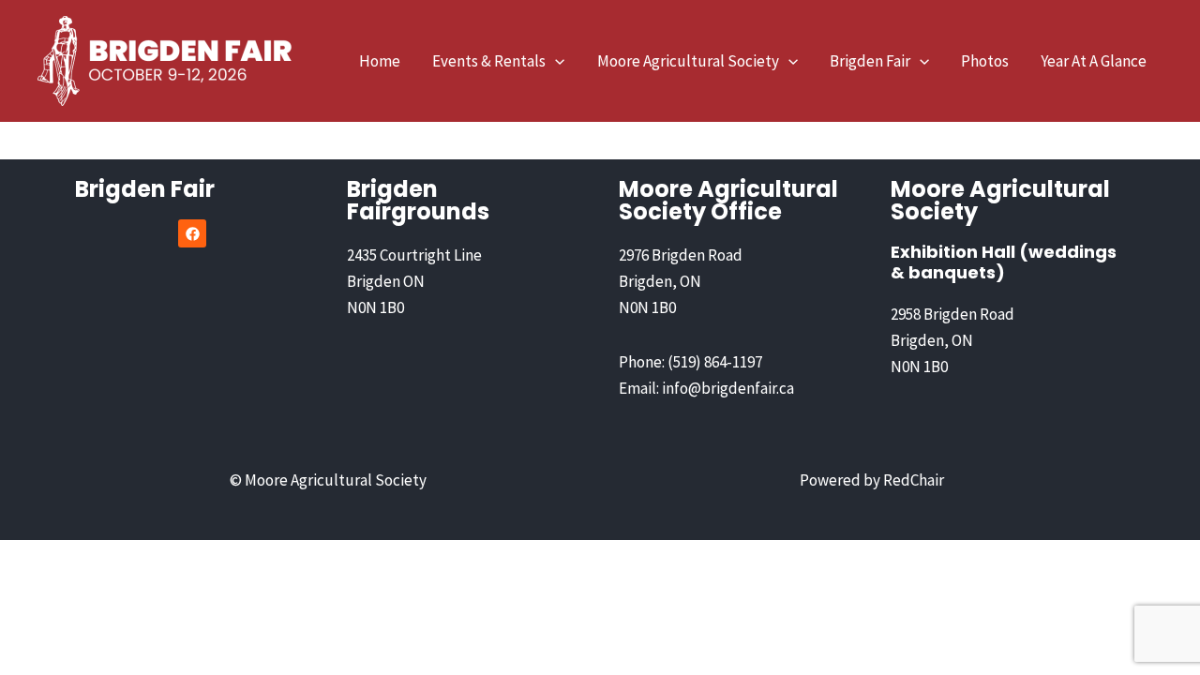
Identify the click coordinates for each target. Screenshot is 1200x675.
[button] (555, 61)
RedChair (913, 480)
